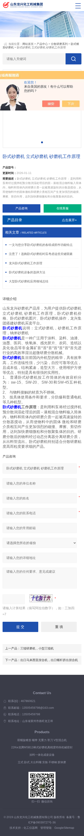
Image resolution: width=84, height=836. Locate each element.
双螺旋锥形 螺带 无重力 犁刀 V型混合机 (42, 740)
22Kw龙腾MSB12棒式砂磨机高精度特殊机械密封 (42, 747)
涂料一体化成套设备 (42, 754)
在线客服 (62, 208)
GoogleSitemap (64, 827)
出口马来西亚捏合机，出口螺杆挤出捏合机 (49, 660)
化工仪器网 (31, 827)
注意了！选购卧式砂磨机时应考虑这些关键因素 (41, 254)
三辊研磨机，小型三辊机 (37, 648)
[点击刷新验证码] (41, 598)
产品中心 (42, 44)
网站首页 (28, 44)
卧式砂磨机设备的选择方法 (27, 272)
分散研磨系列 (59, 44)
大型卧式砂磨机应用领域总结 (28, 281)
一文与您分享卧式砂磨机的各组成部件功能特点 (41, 245)
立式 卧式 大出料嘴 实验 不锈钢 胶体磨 (42, 762)
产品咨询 (21, 208)
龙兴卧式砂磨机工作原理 (25, 263)
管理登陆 (46, 827)
